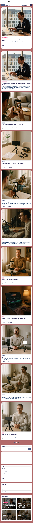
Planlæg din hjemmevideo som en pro (10, 277)
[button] (3, 43)
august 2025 (4, 474)
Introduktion (3, 485)
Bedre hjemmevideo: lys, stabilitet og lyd (11, 393)
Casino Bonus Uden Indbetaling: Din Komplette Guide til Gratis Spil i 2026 (13, 452)
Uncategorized (4, 79)
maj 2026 (3, 465)
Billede (3, 37)
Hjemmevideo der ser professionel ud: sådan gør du (13, 354)
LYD (2, 236)
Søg (3, 443)
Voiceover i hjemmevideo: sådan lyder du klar (12, 238)
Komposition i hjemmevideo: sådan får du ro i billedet (13, 199)
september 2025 (4, 472)
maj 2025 (3, 477)
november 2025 (4, 469)
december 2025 (4, 467)
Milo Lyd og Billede (7, 1)
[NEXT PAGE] (18, 440)
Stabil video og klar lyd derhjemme (9, 432)
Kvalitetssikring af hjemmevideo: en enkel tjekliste (13, 160)
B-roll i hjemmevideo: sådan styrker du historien (12, 39)
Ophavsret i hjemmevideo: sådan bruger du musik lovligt (14, 315)
